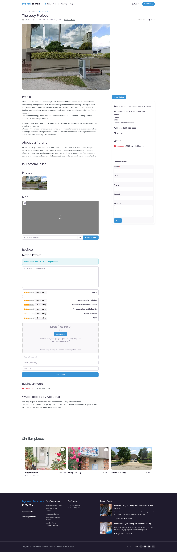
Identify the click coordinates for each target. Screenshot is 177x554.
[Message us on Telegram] (149, 546)
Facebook (120, 141)
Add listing (149, 4)
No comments (128, 518)
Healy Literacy (74, 472)
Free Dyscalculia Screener (51, 509)
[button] (60, 388)
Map (25, 197)
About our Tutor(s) (35, 143)
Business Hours (33, 384)
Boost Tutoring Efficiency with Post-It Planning (132, 523)
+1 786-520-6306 (129, 128)
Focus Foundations (52, 514)
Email (116, 176)
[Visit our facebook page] (141, 546)
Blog (71, 4)
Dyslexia (147, 106)
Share (153, 20)
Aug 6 (118, 518)
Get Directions (90, 237)
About (129, 546)
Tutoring (64, 4)
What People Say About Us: (41, 397)
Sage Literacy (31, 472)
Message (117, 203)
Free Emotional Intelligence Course (53, 524)
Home (24, 11)
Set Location (51, 4)
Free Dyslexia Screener (54, 505)
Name (117, 166)
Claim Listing (119, 97)
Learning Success (29, 517)
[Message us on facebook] (153, 546)
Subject (117, 194)
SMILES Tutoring (118, 472)
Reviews (28, 250)
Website (119, 133)
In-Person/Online (34, 164)
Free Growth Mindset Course (53, 518)
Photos (27, 173)
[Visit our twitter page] (145, 546)
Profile (26, 97)
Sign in (136, 4)
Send (118, 220)
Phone (116, 185)
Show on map (69, 20)
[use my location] (80, 237)
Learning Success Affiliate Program (74, 506)
